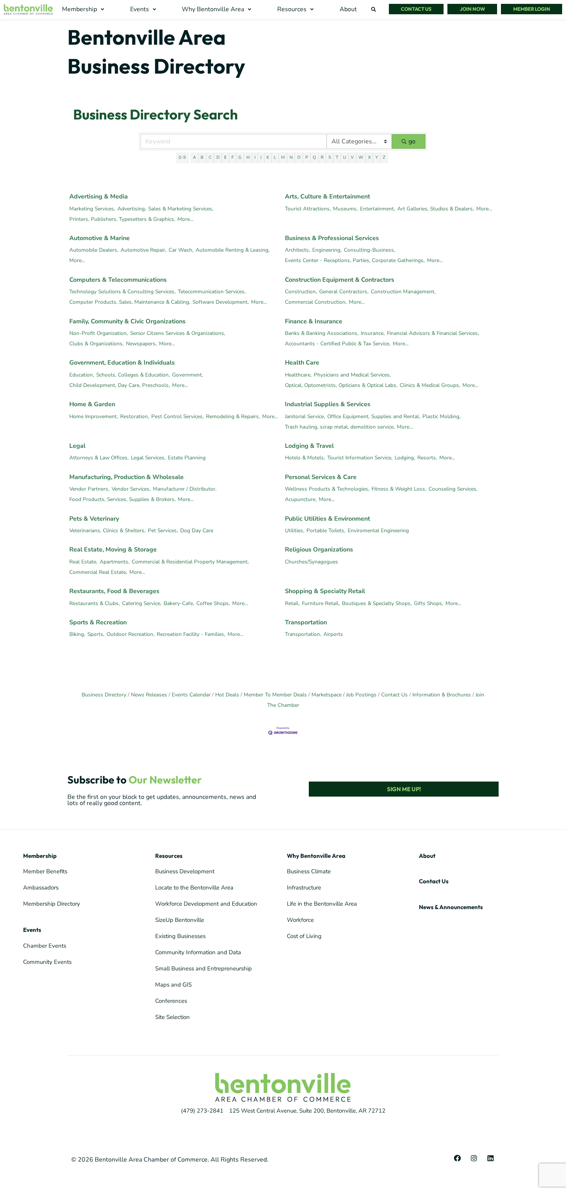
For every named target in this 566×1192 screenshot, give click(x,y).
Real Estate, (83, 561)
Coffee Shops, (213, 603)
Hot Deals (227, 694)
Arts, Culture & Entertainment (327, 196)
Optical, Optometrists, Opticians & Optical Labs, (341, 385)
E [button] (225, 157)
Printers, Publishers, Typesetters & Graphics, (122, 219)
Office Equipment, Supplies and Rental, (373, 416)
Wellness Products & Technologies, (327, 489)
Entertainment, (377, 208)
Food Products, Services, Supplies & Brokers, (122, 499)
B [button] (202, 157)
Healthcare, (298, 374)
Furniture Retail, (321, 603)
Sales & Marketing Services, (180, 208)
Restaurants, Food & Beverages (114, 591)
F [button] (232, 157)
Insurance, (373, 333)
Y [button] (376, 157)
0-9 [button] (182, 157)
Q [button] (314, 157)
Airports (333, 634)
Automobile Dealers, (93, 250)
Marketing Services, (92, 208)
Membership (40, 855)
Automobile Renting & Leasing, (233, 250)
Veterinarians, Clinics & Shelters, (107, 530)
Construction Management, (403, 291)
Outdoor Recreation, (130, 634)
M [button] (283, 157)
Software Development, (221, 302)
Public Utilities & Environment (327, 518)
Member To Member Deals (275, 694)
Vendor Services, (131, 489)
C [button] (210, 157)
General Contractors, (343, 291)
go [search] (412, 141)
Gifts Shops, (428, 603)
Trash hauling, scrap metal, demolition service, (340, 426)
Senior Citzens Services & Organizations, (177, 333)
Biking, (77, 634)
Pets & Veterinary (94, 518)
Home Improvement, (93, 416)
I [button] (255, 157)
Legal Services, (148, 457)
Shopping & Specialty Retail (325, 591)
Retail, (292, 603)
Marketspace (326, 694)
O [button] (299, 157)
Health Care (302, 362)
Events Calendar (191, 694)
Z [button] (384, 157)
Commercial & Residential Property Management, (190, 561)
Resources (169, 855)
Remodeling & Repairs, (233, 416)
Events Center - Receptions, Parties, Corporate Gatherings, (355, 260)
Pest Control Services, (177, 416)
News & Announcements (451, 907)
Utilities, (294, 530)
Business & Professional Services (332, 238)
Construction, (301, 291)
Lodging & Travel (309, 446)
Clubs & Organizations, (96, 343)
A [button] (194, 157)
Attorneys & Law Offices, (99, 457)
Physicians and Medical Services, (352, 374)
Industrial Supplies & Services (327, 404)
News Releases (149, 694)
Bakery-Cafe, (179, 603)
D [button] (217, 157)
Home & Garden (92, 404)
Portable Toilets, (325, 530)
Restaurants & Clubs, (94, 603)
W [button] (360, 157)
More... (185, 219)
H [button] (248, 157)
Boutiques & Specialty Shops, (377, 603)
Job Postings (361, 694)
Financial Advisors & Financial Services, (433, 333)
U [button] (344, 157)
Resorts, (427, 457)
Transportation (306, 622)
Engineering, (327, 250)
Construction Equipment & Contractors (339, 280)
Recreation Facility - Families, (191, 634)
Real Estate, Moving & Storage (113, 549)
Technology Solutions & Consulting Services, (122, 291)
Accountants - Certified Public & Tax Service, (337, 343)
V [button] (352, 157)
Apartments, (114, 561)
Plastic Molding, (441, 416)
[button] (83, 9)
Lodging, (405, 457)
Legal (77, 446)
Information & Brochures (441, 694)
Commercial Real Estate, (98, 572)
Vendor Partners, (89, 489)
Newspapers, (141, 343)
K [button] (267, 157)
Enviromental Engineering (378, 530)
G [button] (239, 157)
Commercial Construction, (316, 302)
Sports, (95, 634)
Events (32, 929)
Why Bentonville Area (316, 855)
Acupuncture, (300, 499)
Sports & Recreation (98, 622)
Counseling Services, (453, 489)
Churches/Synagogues (311, 561)
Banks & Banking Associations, (321, 333)
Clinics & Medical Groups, (430, 385)
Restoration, (134, 416)
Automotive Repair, (143, 250)
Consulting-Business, (369, 250)
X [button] (369, 157)
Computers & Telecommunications (118, 280)
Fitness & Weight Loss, (399, 489)
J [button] (261, 157)
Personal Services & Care (321, 477)
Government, (187, 374)
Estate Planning (187, 457)
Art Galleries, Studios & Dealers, (435, 208)
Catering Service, (141, 603)
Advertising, (131, 208)
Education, (81, 374)
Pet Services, (163, 530)
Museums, (345, 208)
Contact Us (394, 694)
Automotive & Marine (99, 238)
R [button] (322, 157)
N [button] (291, 157)
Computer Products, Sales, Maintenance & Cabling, (129, 302)
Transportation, (303, 634)
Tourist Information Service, (359, 457)
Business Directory (104, 694)
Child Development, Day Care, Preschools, (119, 385)
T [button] (337, 157)
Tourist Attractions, (308, 208)
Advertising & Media (98, 196)
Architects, (297, 250)
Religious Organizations (319, 549)
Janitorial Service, (305, 416)
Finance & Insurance (313, 321)
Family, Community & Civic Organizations (127, 321)
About (427, 855)
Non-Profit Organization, (98, 333)
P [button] (306, 157)
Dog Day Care (196, 530)
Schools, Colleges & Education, (133, 374)
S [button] (329, 157)
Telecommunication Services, (212, 291)
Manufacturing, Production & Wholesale (126, 477)
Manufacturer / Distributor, (184, 489)
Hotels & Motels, (305, 457)
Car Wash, (181, 250)
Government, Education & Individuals (122, 362)
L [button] (275, 157)
